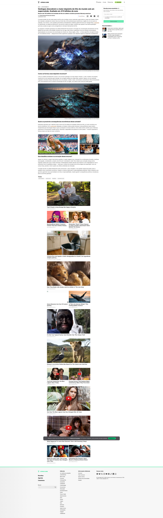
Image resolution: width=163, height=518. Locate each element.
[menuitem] (47, 476)
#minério (54, 178)
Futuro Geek (63, 494)
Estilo (61, 492)
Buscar (39, 485)
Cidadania (62, 483)
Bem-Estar (62, 476)
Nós (61, 503)
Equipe (80, 480)
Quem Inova (63, 508)
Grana (61, 499)
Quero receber (113, 21)
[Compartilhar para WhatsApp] (87, 16)
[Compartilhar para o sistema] (98, 16)
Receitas (111, 2)
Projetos (62, 506)
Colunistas (41, 480)
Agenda (99, 2)
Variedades (62, 510)
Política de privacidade (83, 478)
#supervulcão (61, 178)
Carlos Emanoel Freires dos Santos (47, 15)
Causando (62, 481)
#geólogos (48, 178)
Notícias (62, 504)
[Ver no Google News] (81, 16)
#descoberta (41, 178)
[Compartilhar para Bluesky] (91, 16)
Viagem (62, 511)
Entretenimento (45, 6)
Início (39, 6)
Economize (62, 487)
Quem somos (81, 476)
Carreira (62, 478)
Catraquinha (63, 480)
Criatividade (63, 485)
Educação (62, 488)
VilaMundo (62, 513)
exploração (53, 126)
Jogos (61, 501)
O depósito (96, 22)
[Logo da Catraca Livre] (43, 2)
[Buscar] (55, 487)
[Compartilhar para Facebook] (94, 16)
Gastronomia (63, 496)
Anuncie (118, 2)
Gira (105, 2)
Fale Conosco (81, 475)
